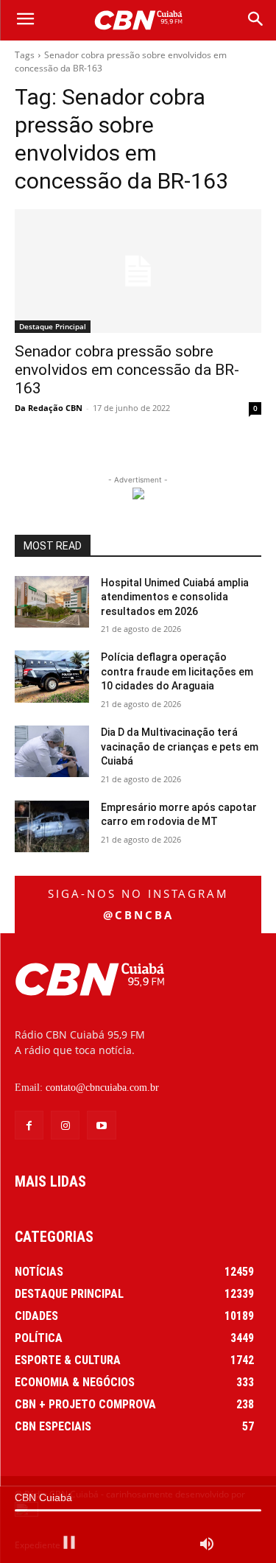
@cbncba (138, 914)
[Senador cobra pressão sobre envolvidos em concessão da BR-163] (138, 271)
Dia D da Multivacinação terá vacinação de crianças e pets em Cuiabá (179, 746)
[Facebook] (29, 1125)
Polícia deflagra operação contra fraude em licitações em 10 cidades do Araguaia (177, 671)
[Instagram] (65, 1125)
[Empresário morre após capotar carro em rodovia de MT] (52, 826)
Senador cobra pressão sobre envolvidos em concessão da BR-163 (127, 370)
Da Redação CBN (48, 407)
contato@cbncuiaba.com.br (102, 1087)
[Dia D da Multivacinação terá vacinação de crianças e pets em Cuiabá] (52, 751)
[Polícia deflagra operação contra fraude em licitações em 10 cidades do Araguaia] (52, 676)
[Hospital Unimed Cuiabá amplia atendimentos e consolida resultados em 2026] (52, 602)
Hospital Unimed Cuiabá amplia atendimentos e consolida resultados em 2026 (175, 597)
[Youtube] (101, 1125)
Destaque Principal (52, 326)
